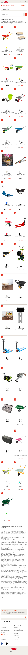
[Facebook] (2, 643)
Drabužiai (16, 627)
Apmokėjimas (3, 627)
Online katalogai (17, 629)
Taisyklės (16, 639)
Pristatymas (3, 629)
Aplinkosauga (3, 639)
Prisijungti (16, 633)
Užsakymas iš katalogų (18, 630)
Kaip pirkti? (3, 632)
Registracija (16, 635)
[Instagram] (7, 643)
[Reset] (26, 14)
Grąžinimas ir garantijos (5, 630)
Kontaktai (2, 641)
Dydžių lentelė (5, 634)
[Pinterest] (4, 643)
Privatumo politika (17, 641)
